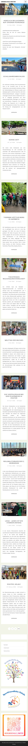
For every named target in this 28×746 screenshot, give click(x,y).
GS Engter (19, 25)
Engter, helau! (14, 584)
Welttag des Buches (14, 340)
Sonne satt (14, 140)
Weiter (19, 628)
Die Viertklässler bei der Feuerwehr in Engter (14, 396)
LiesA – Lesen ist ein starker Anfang (14, 522)
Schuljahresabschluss (14, 76)
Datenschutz (7, 651)
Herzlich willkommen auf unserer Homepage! (14, 21)
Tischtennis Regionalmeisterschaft (14, 278)
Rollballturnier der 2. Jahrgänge (14, 462)
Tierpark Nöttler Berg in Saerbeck (14, 218)
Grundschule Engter (8, 2)
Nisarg (14, 744)
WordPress (19, 742)
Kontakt (6, 644)
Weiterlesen (14, 112)
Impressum (6, 647)
